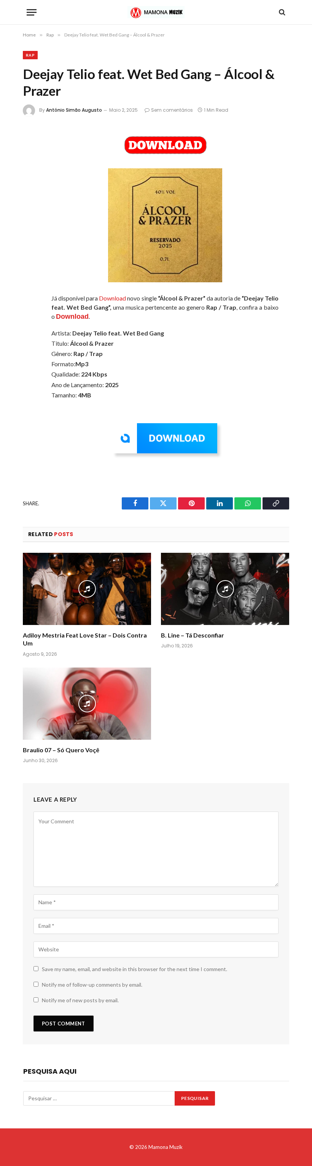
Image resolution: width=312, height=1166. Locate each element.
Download (112, 298)
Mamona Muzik (165, 1147)
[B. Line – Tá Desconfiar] (225, 589)
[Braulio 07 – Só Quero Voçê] (87, 704)
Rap (30, 55)
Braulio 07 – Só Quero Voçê (61, 749)
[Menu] (32, 12)
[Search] (281, 12)
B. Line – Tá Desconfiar (192, 635)
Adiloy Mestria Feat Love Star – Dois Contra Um (85, 639)
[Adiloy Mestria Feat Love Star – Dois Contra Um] (87, 589)
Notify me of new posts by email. (80, 1000)
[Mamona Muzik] (156, 12)
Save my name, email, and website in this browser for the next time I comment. (134, 969)
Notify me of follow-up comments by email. (92, 984)
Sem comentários (172, 110)
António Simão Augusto (74, 110)
